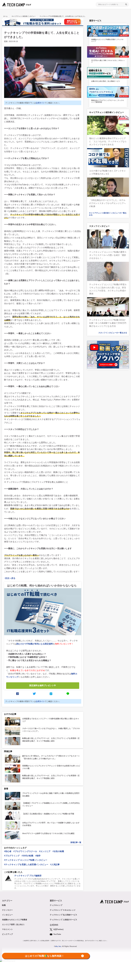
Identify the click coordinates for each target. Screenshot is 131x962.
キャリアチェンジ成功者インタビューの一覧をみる (108, 214)
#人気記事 (55, 864)
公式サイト (40, 103)
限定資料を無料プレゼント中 (42, 685)
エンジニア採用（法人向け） (13, 924)
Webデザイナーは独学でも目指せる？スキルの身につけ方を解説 (48, 833)
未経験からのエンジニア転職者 (14, 920)
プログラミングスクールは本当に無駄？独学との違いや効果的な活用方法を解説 (51, 794)
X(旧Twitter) (58, 929)
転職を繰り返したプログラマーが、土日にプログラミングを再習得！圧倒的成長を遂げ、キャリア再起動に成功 (51, 739)
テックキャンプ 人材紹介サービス (63, 920)
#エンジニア (45, 851)
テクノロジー (7, 910)
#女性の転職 (58, 851)
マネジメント (7, 929)
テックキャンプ (56, 905)
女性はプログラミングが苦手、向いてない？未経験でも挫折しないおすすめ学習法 (51, 824)
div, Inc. (58, 946)
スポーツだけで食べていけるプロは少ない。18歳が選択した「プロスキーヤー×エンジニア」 (51, 729)
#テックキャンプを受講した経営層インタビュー (26, 864)
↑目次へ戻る (9, 578)
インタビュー (7, 915)
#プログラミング (12, 856)
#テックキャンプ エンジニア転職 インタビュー (25, 860)
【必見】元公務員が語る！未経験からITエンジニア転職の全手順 (48, 814)
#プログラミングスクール (25, 851)
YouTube (57, 934)
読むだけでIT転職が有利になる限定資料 (34, 644)
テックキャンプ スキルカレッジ (62, 910)
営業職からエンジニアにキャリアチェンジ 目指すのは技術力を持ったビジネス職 (51, 767)
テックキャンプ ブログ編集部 (27, 876)
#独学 (38, 856)
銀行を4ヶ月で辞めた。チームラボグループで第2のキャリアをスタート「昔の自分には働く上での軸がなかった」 (51, 757)
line (68, 694)
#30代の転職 (27, 856)
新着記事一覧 (75, 842)
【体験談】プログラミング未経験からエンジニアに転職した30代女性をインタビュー (51, 804)
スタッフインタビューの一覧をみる (112, 333)
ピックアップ (7, 934)
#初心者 (7, 851)
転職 (4, 905)
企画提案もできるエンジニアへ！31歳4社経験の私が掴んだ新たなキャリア (50, 720)
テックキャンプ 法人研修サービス (63, 915)
